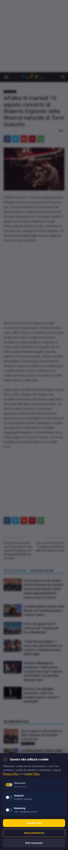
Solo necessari (34, 842)
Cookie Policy (32, 773)
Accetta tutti (34, 822)
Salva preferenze (34, 832)
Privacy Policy (11, 773)
